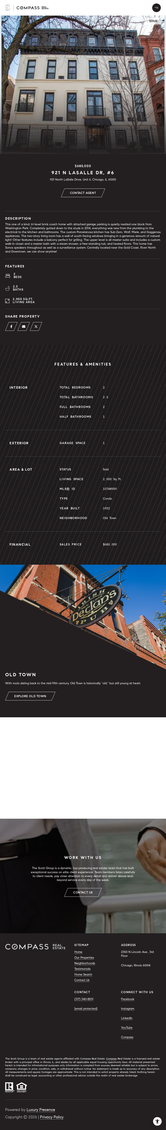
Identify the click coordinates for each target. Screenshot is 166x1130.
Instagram (127, 1008)
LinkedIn (126, 1018)
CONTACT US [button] (83, 892)
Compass (127, 1037)
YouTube (126, 1027)
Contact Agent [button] (83, 193)
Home (78, 952)
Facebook (127, 999)
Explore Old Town (30, 696)
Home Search (83, 974)
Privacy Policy (52, 1117)
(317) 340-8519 (83, 999)
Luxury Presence (41, 1109)
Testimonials (82, 969)
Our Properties (84, 957)
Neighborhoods (84, 963)
